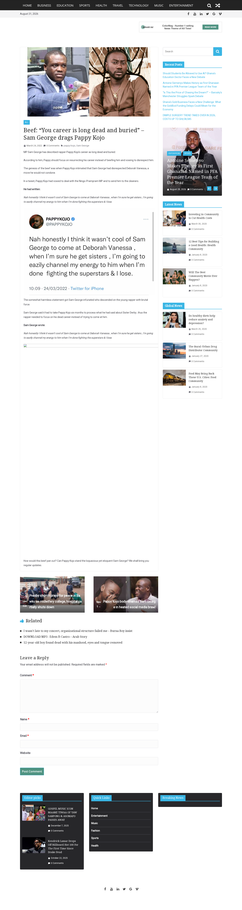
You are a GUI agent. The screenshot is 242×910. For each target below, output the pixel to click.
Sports (84, 5)
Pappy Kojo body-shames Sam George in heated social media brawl (126, 604)
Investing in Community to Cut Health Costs (204, 216)
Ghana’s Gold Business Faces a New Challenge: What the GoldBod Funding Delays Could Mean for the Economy (192, 106)
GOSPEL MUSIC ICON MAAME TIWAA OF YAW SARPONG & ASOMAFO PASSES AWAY (62, 814)
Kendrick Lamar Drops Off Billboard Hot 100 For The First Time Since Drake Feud (63, 847)
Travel (118, 5)
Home (27, 5)
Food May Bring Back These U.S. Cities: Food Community (202, 377)
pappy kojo (69, 145)
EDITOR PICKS (174, 153)
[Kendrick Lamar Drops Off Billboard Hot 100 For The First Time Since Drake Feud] (33, 852)
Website (25, 753)
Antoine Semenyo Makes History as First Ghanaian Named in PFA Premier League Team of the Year (192, 171)
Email (24, 735)
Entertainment (181, 5)
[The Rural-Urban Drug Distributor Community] (174, 355)
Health (101, 5)
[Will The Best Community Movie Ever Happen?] (174, 282)
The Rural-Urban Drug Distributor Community (203, 348)
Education (65, 5)
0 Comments (52, 145)
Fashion (95, 830)
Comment (27, 675)
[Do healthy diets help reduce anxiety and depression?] (174, 326)
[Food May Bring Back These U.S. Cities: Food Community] (174, 384)
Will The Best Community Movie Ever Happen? (203, 276)
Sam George (82, 145)
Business (44, 5)
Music (159, 5)
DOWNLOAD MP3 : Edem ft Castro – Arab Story (55, 636)
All (26, 122)
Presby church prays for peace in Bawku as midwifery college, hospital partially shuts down (52, 601)
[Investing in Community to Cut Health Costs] (174, 222)
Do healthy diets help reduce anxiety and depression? (202, 319)
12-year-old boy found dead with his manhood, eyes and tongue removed (73, 642)
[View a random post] (217, 5)
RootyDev (127, 901)
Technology (139, 5)
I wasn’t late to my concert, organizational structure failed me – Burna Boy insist (78, 631)
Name (24, 719)
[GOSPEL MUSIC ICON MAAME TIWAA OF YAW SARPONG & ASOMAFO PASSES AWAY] (33, 820)
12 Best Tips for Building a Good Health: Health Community (204, 245)
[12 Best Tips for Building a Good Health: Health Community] (174, 252)
